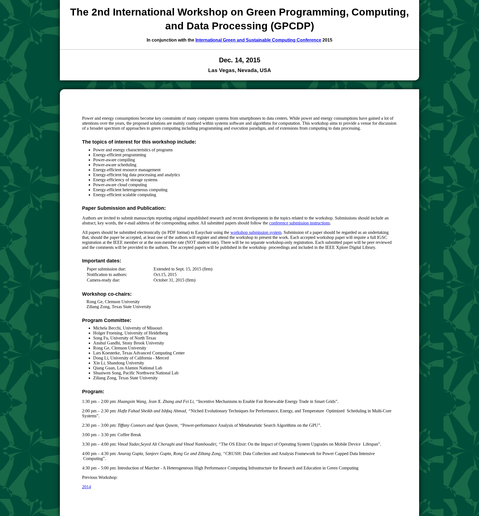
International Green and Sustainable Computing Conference (258, 40)
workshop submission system (255, 232)
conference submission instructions (299, 223)
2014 (86, 486)
